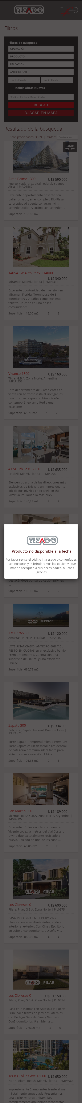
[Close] (78, 524)
